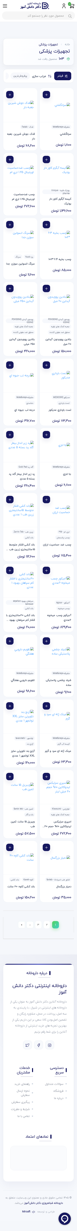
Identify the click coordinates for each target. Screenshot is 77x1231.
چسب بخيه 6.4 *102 (59, 259)
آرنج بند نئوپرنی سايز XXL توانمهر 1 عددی (23, 753)
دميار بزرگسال (63, 886)
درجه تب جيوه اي (24, 410)
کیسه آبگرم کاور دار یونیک (60, 201)
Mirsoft (26, 1212)
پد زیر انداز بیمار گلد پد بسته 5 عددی (22, 476)
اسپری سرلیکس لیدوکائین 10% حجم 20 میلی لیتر (57, 824)
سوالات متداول (54, 1084)
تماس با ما (23, 1116)
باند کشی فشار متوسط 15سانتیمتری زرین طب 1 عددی (21, 547)
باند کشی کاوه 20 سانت (21, 886)
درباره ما (58, 1098)
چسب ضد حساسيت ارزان (57, 544)
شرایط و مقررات (20, 1109)
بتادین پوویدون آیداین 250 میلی (22, 341)
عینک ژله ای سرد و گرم (58, 751)
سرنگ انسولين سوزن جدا (20, 263)
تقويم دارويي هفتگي (23, 680)
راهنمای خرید (22, 1084)
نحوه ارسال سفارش (23, 1093)
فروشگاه (58, 1091)
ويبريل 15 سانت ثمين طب (23, 824)
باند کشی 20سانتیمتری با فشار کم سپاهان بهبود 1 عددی (20, 618)
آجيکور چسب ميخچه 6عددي (59, 617)
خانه (67, 44)
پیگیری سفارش (20, 1102)
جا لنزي (67, 474)
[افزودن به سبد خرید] (46, 94)
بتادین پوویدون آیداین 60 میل (58, 341)
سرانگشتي (65, 134)
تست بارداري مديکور (60, 410)
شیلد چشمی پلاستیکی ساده (58, 682)
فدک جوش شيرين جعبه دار (21, 136)
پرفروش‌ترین (20, 76)
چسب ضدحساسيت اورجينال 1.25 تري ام (23, 196)
